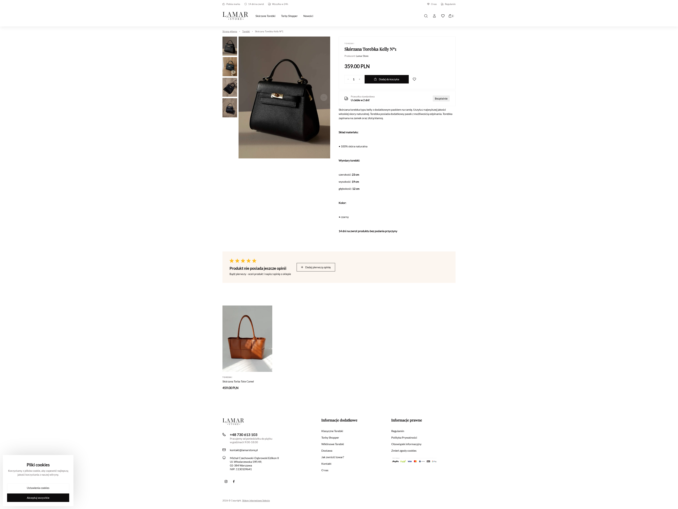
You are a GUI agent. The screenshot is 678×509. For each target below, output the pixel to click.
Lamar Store (362, 56)
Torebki (246, 31)
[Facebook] (233, 481)
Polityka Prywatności (404, 437)
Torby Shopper (330, 437)
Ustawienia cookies (38, 487)
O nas (434, 4)
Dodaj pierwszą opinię (318, 267)
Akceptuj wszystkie (38, 497)
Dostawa (326, 450)
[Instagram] (226, 481)
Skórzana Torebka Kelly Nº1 (269, 31)
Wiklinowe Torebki (332, 444)
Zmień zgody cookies (404, 450)
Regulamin (450, 4)
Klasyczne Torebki (332, 431)
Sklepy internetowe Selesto (256, 500)
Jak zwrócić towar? (332, 457)
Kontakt (326, 463)
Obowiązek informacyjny (406, 444)
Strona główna (229, 31)
